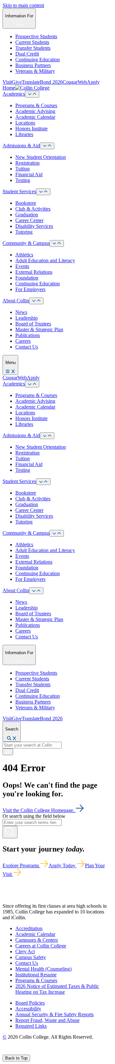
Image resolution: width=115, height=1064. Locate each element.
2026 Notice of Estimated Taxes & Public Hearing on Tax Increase (57, 989)
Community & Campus (26, 243)
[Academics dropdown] (32, 94)
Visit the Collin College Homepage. (39, 810)
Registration (27, 163)
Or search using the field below (34, 816)
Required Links (31, 1026)
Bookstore (25, 203)
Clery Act (25, 951)
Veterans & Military (35, 71)
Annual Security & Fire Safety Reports (54, 1014)
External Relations (33, 272)
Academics (14, 94)
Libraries (24, 134)
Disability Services (34, 226)
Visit (7, 82)
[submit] (8, 751)
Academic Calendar (35, 117)
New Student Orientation (40, 157)
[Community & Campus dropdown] (57, 243)
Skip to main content (23, 5)
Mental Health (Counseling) (43, 969)
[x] (12, 1051)
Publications (27, 335)
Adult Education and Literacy (45, 260)
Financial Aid (28, 174)
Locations (25, 122)
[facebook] (5, 1051)
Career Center (29, 220)
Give (17, 82)
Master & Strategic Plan (39, 329)
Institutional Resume (36, 974)
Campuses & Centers (36, 940)
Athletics (24, 254)
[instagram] (20, 1051)
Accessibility (28, 1008)
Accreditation (28, 928)
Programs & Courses (36, 105)
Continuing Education (37, 59)
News (21, 312)
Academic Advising (35, 111)
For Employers (30, 289)
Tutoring (24, 232)
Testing (22, 180)
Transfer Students (32, 48)
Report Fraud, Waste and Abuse (47, 1020)
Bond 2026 (51, 82)
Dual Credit (27, 53)
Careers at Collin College (40, 945)
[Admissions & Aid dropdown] (47, 146)
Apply (93, 82)
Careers (23, 341)
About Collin (16, 300)
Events (22, 266)
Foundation (26, 278)
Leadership (26, 318)
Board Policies (30, 1003)
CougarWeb (75, 82)
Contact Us (26, 347)
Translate (31, 82)
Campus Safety (30, 957)
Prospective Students (36, 36)
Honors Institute (31, 128)
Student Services (19, 191)
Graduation (26, 214)
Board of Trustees (33, 323)
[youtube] (27, 1051)
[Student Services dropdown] (43, 191)
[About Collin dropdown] (36, 301)
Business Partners (33, 65)
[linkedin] (35, 1051)
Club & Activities (32, 209)
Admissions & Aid (21, 145)
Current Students (32, 42)
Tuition (22, 168)
